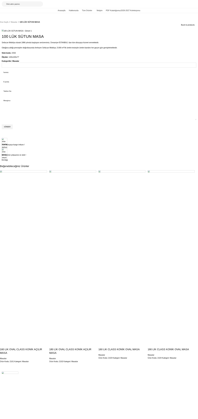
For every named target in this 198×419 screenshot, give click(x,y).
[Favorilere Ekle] (15, 345)
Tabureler (123, 381)
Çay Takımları (164, 389)
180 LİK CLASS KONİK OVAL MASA (168, 349)
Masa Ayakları (85, 385)
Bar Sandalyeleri (126, 385)
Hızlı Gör (9, 345)
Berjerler (162, 385)
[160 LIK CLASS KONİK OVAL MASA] (121, 256)
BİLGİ (43, 373)
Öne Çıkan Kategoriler (90, 373)
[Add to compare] (3, 345)
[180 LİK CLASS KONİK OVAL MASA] (171, 256)
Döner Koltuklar (164, 381)
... (120, 373)
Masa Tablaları (85, 389)
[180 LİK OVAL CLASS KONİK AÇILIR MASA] (72, 256)
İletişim (43, 381)
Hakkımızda (45, 377)
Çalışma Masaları (86, 381)
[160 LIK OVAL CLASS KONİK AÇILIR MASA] (23, 256)
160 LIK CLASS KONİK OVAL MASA (119, 349)
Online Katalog (46, 385)
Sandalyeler (124, 377)
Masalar (14, 22)
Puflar (122, 389)
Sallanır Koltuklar (165, 377)
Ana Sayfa (4, 22)
